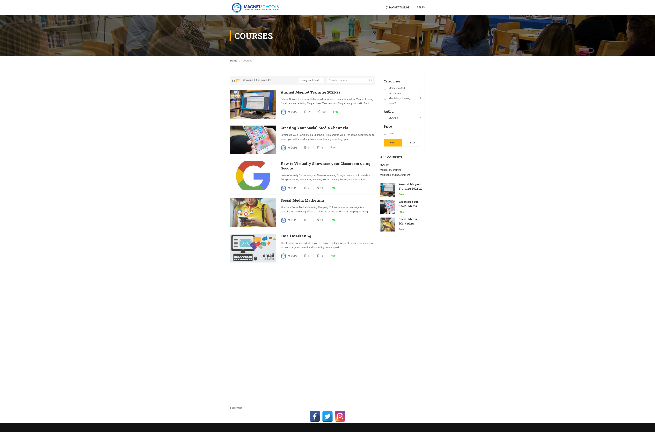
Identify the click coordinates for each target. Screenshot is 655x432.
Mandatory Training (399, 98)
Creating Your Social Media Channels (314, 128)
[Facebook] (314, 416)
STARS (421, 7)
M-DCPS (393, 118)
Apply (393, 142)
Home (233, 60)
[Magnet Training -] (255, 7)
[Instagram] (340, 416)
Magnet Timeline (399, 7)
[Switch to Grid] (233, 80)
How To (393, 103)
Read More (253, 104)
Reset (412, 142)
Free (391, 133)
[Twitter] (327, 416)
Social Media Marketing (302, 200)
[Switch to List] (237, 80)
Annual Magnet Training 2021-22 (310, 92)
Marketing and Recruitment (397, 91)
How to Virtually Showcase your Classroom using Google (325, 166)
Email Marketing (296, 236)
